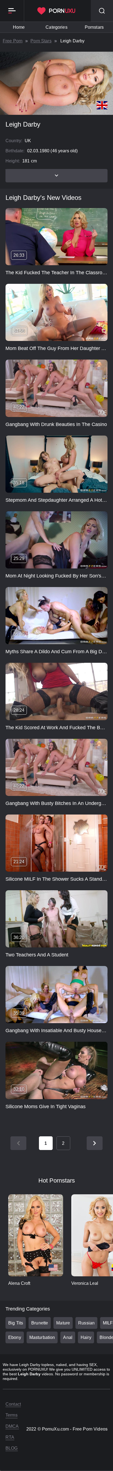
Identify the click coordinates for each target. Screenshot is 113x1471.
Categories (56, 27)
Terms (11, 1415)
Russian (86, 1323)
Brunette (39, 1323)
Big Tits (15, 1323)
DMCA (12, 1426)
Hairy (86, 1337)
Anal (67, 1337)
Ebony (14, 1337)
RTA (9, 1437)
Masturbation (42, 1337)
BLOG (11, 1448)
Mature (63, 1323)
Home (19, 27)
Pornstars (94, 27)
